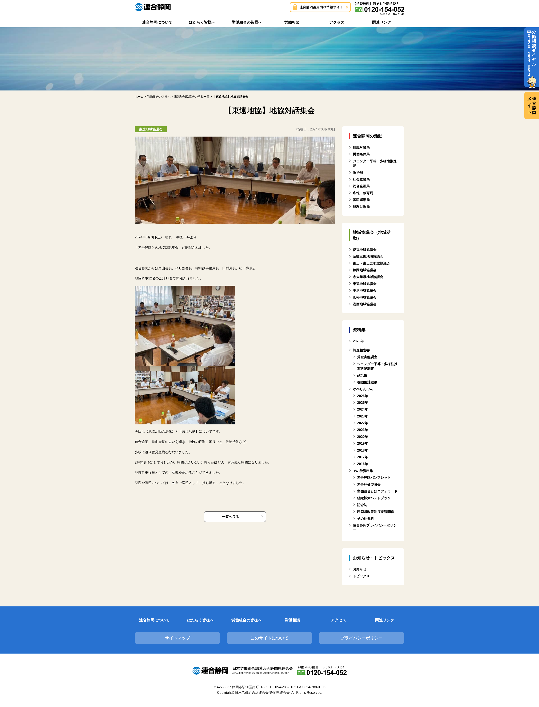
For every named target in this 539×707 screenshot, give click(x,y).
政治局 (358, 172)
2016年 (362, 464)
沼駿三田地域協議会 (368, 256)
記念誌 (362, 505)
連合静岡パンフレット (374, 477)
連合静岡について (154, 620)
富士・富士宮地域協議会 (371, 263)
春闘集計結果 (367, 382)
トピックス (361, 576)
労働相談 (292, 620)
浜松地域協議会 (364, 297)
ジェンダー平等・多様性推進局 (375, 163)
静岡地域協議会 (364, 270)
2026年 (362, 396)
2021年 (362, 430)
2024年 (362, 409)
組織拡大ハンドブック (374, 498)
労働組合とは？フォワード (377, 491)
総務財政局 (361, 207)
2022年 (362, 423)
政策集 (362, 375)
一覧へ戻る (230, 516)
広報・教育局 (363, 193)
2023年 (362, 416)
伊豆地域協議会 (364, 249)
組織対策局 (361, 147)
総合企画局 (361, 186)
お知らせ (359, 569)
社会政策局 (361, 179)
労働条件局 (361, 154)
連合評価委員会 (369, 484)
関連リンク (384, 620)
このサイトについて (269, 638)
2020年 (362, 437)
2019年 (362, 443)
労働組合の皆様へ (246, 620)
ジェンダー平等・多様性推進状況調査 (377, 366)
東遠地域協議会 (364, 284)
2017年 (362, 457)
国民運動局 (361, 200)
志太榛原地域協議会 (368, 277)
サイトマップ (177, 638)
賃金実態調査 (367, 357)
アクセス (338, 620)
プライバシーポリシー (361, 638)
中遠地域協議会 (364, 290)
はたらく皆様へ (200, 620)
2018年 (362, 450)
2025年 (362, 402)
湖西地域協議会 (364, 304)
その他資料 (365, 518)
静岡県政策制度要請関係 (375, 511)
